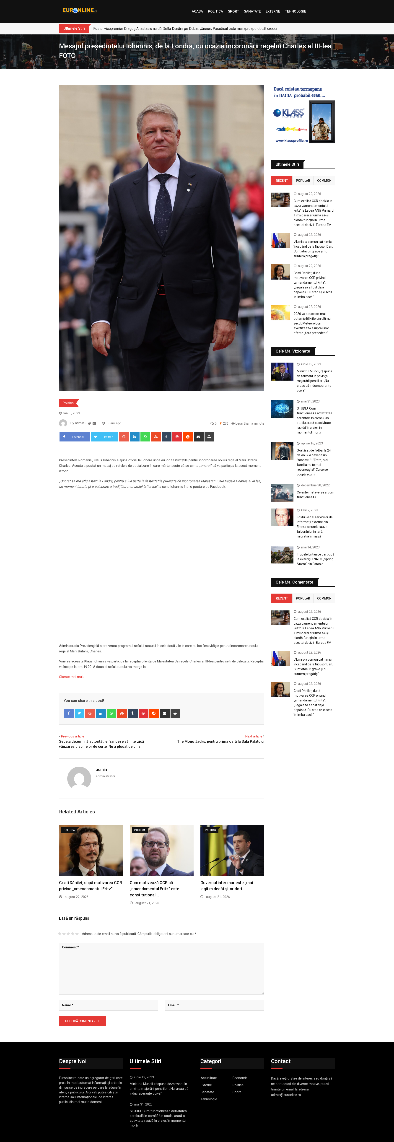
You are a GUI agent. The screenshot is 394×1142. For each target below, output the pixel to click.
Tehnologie (295, 11)
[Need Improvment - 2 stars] (64, 934)
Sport (233, 11)
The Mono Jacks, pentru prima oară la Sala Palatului (220, 741)
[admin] (94, 423)
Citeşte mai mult (71, 677)
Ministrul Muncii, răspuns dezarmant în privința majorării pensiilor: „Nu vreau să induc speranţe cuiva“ (314, 380)
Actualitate (209, 1078)
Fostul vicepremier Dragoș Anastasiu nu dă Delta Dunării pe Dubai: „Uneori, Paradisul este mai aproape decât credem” (186, 28)
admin (101, 769)
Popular (303, 180)
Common (324, 180)
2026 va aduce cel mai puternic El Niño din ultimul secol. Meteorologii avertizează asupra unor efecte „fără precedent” (312, 323)
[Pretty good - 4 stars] (72, 934)
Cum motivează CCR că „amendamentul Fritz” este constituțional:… (154, 888)
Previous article (72, 736)
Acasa (197, 11)
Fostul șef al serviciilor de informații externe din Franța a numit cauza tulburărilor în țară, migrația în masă (315, 526)
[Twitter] (80, 713)
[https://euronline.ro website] (89, 423)
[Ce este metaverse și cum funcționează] (282, 492)
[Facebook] (69, 713)
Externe (273, 11)
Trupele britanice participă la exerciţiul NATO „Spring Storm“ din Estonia (315, 559)
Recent (282, 180)
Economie (240, 1078)
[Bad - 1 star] (59, 934)
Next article (253, 736)
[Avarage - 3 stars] (68, 934)
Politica (215, 11)
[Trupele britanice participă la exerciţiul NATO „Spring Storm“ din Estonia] (282, 554)
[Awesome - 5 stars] (77, 934)
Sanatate (252, 11)
